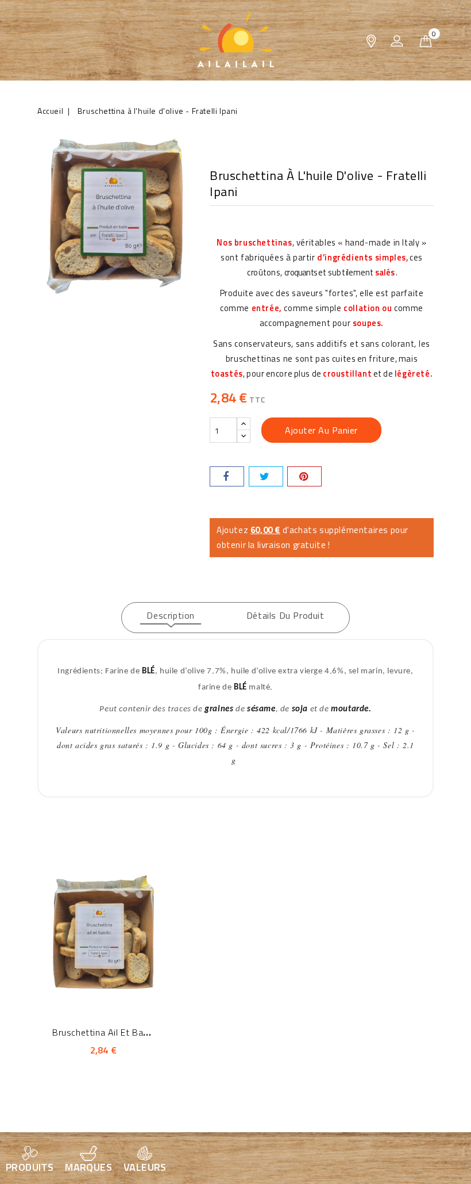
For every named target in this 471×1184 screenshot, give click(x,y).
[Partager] (227, 476)
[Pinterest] (304, 476)
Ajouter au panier (321, 430)
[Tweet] (266, 476)
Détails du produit (285, 615)
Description (170, 615)
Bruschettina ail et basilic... (108, 1032)
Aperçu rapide (87, 930)
